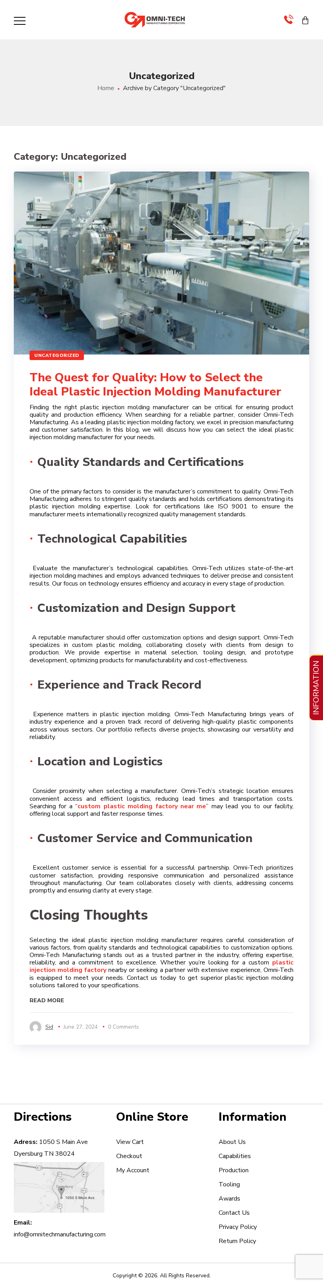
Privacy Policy (238, 1227)
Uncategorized (56, 355)
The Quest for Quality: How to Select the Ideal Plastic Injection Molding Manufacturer (155, 384)
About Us (232, 1142)
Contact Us (234, 1212)
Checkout (129, 1156)
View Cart (130, 1142)
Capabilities (235, 1156)
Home (105, 88)
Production (234, 1170)
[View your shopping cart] (305, 19)
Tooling (229, 1184)
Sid (49, 1027)
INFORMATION (316, 688)
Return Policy (237, 1241)
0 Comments (123, 1027)
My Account (132, 1170)
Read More (47, 1001)
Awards (229, 1198)
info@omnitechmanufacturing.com (60, 1234)
